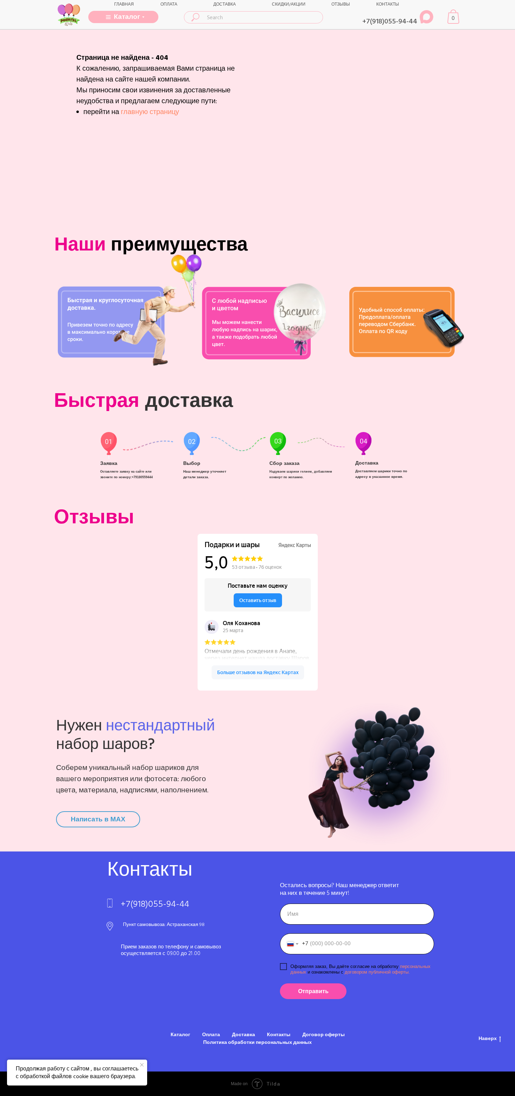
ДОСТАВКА (224, 4)
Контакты (278, 1034)
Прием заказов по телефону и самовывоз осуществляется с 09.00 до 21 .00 (171, 950)
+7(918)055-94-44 (389, 21)
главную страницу (150, 112)
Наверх (488, 1038)
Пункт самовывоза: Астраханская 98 (164, 924)
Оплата (211, 1034)
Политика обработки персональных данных (257, 1042)
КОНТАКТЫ (387, 4)
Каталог (180, 1034)
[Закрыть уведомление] (141, 1064)
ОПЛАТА (168, 4)
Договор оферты (323, 1034)
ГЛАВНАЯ (124, 4)
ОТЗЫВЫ (340, 4)
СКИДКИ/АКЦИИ (288, 4)
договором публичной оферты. (376, 972)
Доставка (243, 1034)
